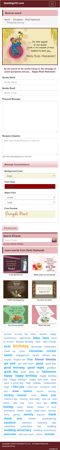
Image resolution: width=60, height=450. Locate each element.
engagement (22, 355)
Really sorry (40, 410)
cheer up (9, 351)
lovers (28, 391)
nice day (41, 403)
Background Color (14, 171)
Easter (8, 355)
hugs (6, 387)
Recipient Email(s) (11, 135)
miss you (48, 395)
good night (36, 367)
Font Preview (11, 208)
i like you (17, 386)
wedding (51, 426)
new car (46, 399)
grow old (34, 371)
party (20, 407)
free (30, 359)
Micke (40, 391)
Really (29, 410)
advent (43, 334)
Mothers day (10, 399)
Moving (23, 399)
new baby (34, 399)
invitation (45, 387)
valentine (27, 422)
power (30, 407)
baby (36, 337)
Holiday (37, 383)
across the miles (25, 334)
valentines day (31, 426)
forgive (7, 359)
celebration (50, 346)
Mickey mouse (15, 395)
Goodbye (51, 367)
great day (11, 371)
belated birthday (24, 341)
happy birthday (26, 375)
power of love (47, 407)
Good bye (51, 363)
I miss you (32, 387)
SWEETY (28, 414)
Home (7, 19)
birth (7, 346)
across (7, 334)
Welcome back (26, 434)
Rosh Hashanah (32, 19)
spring (16, 414)
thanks (32, 418)
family (36, 355)
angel (53, 334)
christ (22, 351)
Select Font (10, 192)
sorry (7, 414)
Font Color (10, 181)
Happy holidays (18, 379)
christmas (36, 351)
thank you (13, 418)
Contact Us (53, 449)
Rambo (20, 410)
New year (19, 403)
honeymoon (50, 383)
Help (28, 383)
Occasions (18, 19)
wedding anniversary (44, 430)
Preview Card (10, 227)
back (46, 337)
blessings (36, 346)
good (39, 363)
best (38, 341)
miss (33, 395)
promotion (9, 410)
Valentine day (47, 422)
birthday (20, 244)
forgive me (19, 359)
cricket (51, 351)
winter (39, 434)
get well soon (25, 363)
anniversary (10, 338)
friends (13, 244)
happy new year (39, 379)
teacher (41, 414)
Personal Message (11, 98)
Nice (30, 403)
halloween (49, 371)
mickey (52, 391)
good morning (14, 367)
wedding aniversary (17, 430)
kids (54, 387)
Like (6, 391)
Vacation (10, 422)
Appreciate (25, 338)
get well (9, 363)
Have (53, 379)
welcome (10, 434)
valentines (9, 426)
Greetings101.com (14, 3)
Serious (52, 410)
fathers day (49, 355)
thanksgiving (49, 418)
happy (8, 375)
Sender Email (8, 88)
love (8, 244)
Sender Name (8, 77)
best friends (49, 341)
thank (52, 414)
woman (50, 434)
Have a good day (14, 383)
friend (39, 359)
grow (23, 371)
